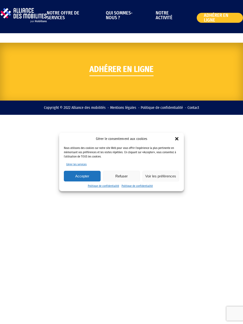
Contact (193, 108)
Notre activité (164, 15)
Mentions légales (123, 108)
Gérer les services (76, 164)
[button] (176, 138)
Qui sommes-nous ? (119, 15)
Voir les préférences (160, 176)
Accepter (82, 176)
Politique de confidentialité (103, 186)
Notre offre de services (63, 15)
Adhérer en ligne (216, 18)
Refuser (121, 176)
